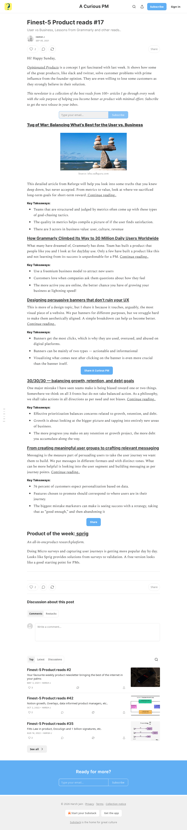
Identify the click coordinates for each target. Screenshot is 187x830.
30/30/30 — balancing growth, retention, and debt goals (80, 380)
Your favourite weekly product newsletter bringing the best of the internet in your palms (75, 676)
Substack (75, 822)
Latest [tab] (41, 659)
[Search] (134, 6)
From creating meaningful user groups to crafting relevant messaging (93, 447)
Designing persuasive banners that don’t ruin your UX (78, 299)
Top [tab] (31, 659)
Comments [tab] (35, 613)
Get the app (111, 813)
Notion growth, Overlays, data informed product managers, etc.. (67, 703)
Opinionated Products (43, 67)
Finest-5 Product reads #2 (49, 670)
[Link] (22, 125)
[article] (93, 678)
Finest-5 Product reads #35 (50, 724)
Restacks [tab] (51, 613)
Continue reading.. (101, 195)
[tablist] (43, 613)
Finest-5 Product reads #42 (50, 698)
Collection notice (116, 804)
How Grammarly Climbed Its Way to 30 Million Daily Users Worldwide (93, 238)
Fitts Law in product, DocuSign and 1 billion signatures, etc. (64, 729)
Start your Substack (83, 813)
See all (34, 749)
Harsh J (40, 37)
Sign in (175, 6)
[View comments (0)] (43, 49)
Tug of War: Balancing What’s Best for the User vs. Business (85, 124)
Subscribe (157, 6)
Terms (100, 804)
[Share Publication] (142, 6)
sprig (82, 533)
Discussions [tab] (55, 659)
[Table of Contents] (4, 414)
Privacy (89, 804)
